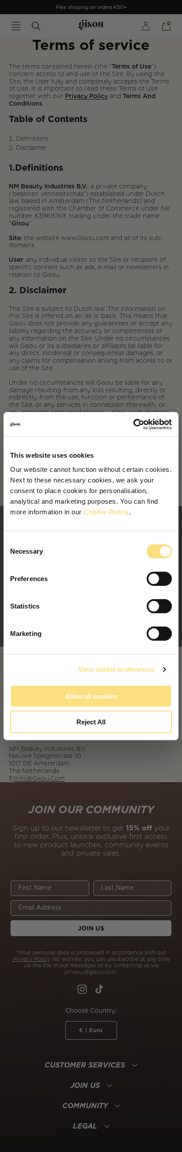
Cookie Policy (106, 511)
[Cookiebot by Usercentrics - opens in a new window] (133, 424)
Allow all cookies (91, 696)
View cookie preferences (116, 669)
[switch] (159, 578)
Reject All (91, 722)
